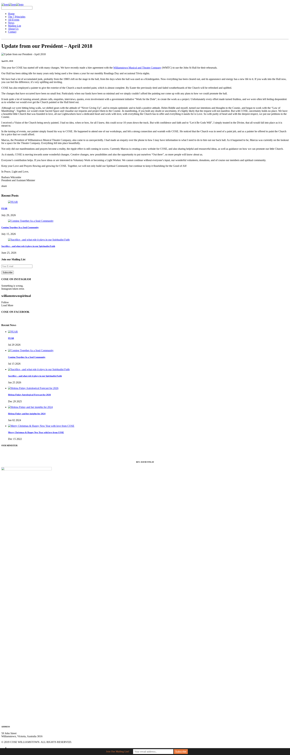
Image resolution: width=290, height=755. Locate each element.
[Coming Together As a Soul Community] (31, 220)
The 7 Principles (16, 16)
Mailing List (14, 25)
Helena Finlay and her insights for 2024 (26, 413)
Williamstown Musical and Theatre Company (137, 67)
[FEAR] (13, 201)
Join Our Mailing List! (117, 751)
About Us (13, 28)
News (11, 22)
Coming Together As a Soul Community (20, 227)
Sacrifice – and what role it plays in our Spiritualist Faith (28, 246)
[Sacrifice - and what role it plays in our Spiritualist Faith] (39, 239)
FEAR (4, 208)
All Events (13, 19)
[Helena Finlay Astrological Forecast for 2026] (33, 388)
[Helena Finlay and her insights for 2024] (30, 407)
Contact (12, 31)
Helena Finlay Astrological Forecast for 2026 (29, 394)
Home (11, 13)
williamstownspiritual (16, 296)
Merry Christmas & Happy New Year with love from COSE (36, 432)
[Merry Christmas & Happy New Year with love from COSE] (41, 425)
